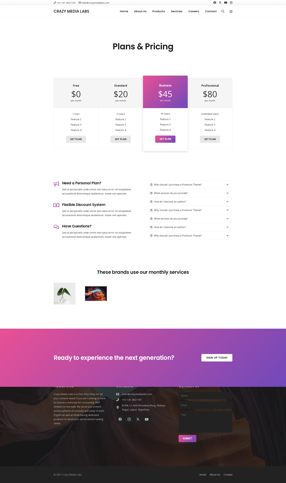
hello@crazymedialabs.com (137, 394)
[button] (223, 11)
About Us (215, 474)
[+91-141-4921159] (119, 399)
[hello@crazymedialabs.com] (119, 394)
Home (202, 474)
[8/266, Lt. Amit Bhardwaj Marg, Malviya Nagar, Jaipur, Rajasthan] (119, 407)
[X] (220, 2)
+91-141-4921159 (131, 399)
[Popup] (231, 11)
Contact (228, 474)
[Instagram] (231, 2)
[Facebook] (214, 2)
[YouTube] (225, 2)
